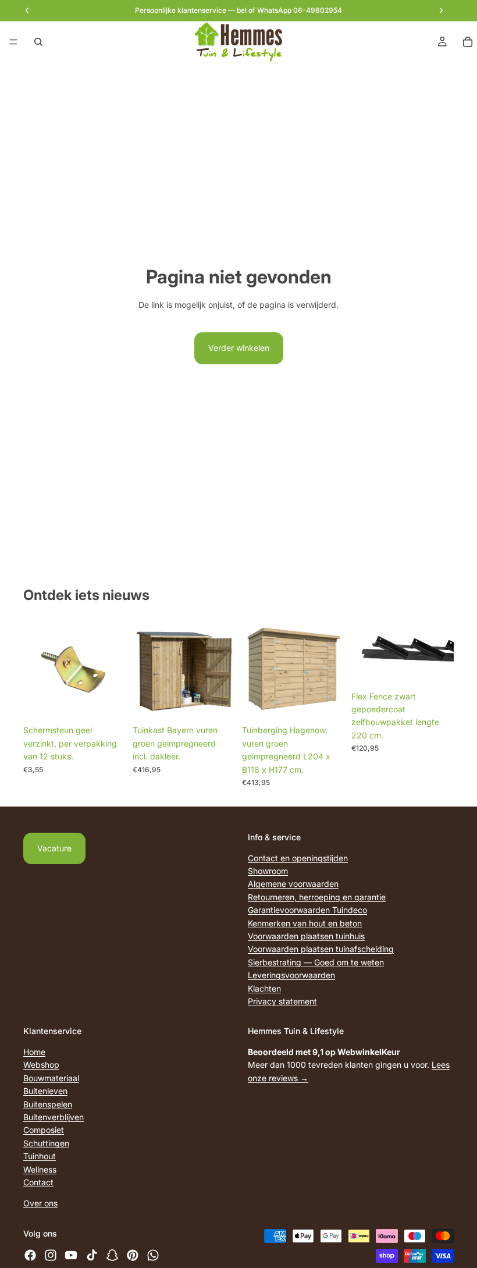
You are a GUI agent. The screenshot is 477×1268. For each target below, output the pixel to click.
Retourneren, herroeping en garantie (317, 897)
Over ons (40, 1203)
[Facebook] (30, 1255)
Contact (38, 1182)
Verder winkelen (238, 348)
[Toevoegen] (107, 701)
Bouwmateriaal (51, 1078)
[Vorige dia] (364, 651)
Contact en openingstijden (298, 858)
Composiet (43, 1130)
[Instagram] (51, 1255)
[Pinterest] (133, 1255)
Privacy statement (282, 1001)
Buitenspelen (47, 1104)
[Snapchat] (112, 1255)
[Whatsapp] (153, 1255)
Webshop (41, 1065)
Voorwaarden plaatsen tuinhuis (306, 936)
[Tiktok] (92, 1255)
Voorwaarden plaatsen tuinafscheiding (321, 949)
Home (34, 1052)
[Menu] (13, 42)
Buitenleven (45, 1091)
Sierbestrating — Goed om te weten (316, 962)
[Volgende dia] (441, 651)
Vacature (54, 848)
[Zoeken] (38, 42)
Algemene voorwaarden (293, 884)
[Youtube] (71, 1255)
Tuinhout (39, 1156)
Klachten (264, 988)
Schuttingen (46, 1143)
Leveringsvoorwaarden (291, 975)
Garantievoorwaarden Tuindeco (307, 910)
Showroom (268, 871)
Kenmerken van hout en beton (305, 923)
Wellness (39, 1169)
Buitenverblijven (53, 1117)
